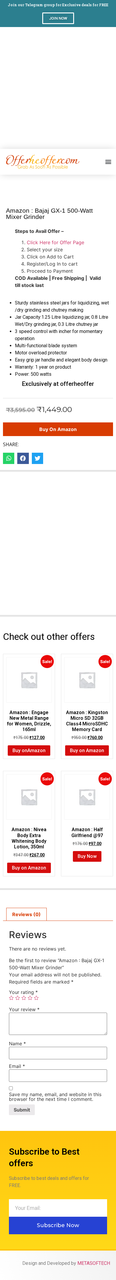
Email (17, 1066)
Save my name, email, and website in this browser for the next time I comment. (55, 1096)
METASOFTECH (93, 1263)
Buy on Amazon (58, 429)
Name (17, 1043)
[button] (58, 18)
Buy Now (87, 856)
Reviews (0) (26, 914)
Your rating (23, 992)
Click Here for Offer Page (55, 242)
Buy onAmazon (29, 750)
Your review (24, 1009)
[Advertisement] (58, 88)
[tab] (26, 914)
